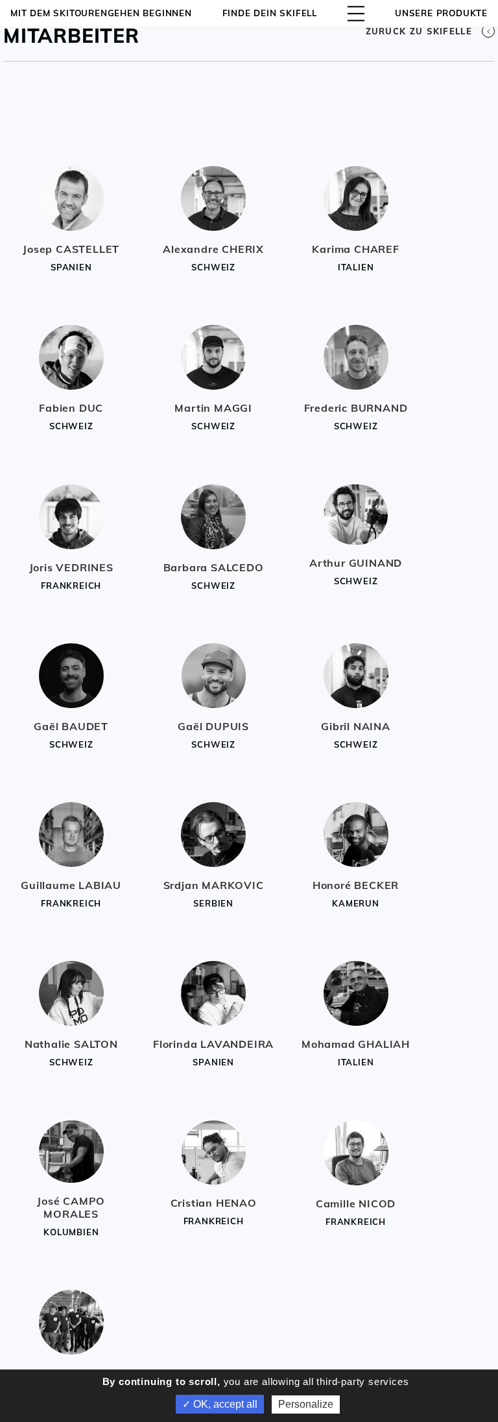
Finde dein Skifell (269, 13)
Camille (356, 1203)
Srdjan (213, 885)
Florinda (213, 1043)
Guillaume (71, 885)
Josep (71, 249)
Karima (355, 249)
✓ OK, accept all (219, 1404)
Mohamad (356, 1043)
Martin (213, 407)
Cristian (214, 1202)
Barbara (213, 567)
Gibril (355, 726)
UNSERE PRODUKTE (441, 13)
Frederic (356, 407)
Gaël (71, 726)
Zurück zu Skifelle (419, 31)
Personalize (305, 1404)
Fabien (71, 407)
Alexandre (213, 249)
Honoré (356, 885)
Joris (71, 567)
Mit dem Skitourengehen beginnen (101, 13)
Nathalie (71, 1043)
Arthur (355, 562)
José (71, 1207)
